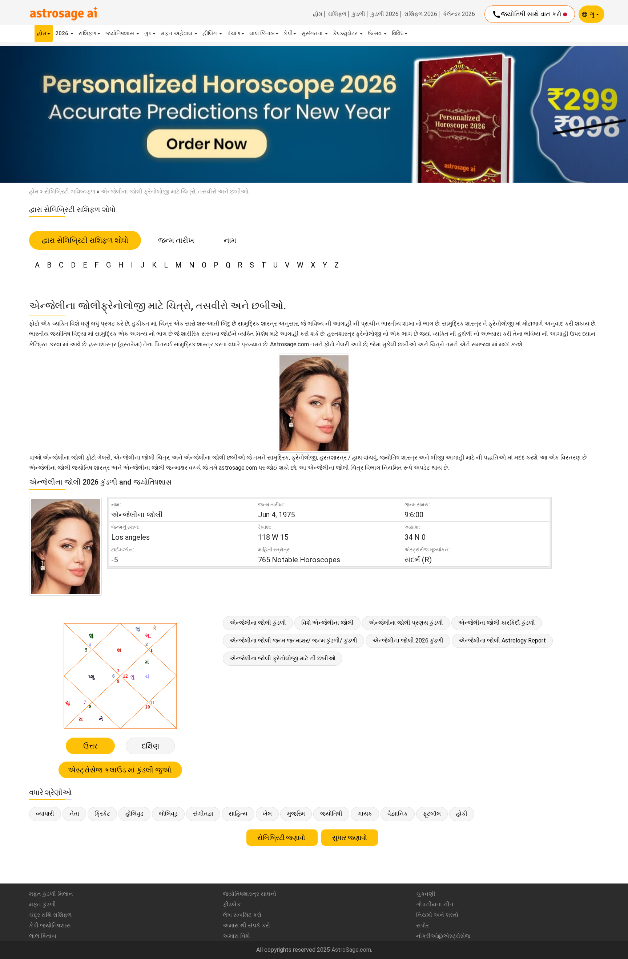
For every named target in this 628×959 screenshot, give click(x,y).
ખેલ (267, 813)
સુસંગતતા (312, 33)
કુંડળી (358, 14)
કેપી (288, 33)
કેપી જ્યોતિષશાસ (50, 925)
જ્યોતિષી (331, 813)
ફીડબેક (232, 904)
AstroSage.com (351, 949)
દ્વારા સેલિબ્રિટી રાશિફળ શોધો (85, 240)
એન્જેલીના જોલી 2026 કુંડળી (408, 640)
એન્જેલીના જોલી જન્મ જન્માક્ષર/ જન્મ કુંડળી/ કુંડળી (293, 640)
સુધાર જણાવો (349, 837)
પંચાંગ (234, 33)
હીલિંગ (210, 33)
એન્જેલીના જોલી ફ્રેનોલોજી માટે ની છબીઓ (282, 658)
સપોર (422, 925)
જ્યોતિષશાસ (120, 33)
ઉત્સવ (375, 33)
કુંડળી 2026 (385, 14)
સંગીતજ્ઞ (203, 813)
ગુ (593, 14)
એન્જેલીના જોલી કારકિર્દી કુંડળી (496, 622)
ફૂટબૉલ (432, 813)
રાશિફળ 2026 (420, 14)
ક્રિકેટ (102, 813)
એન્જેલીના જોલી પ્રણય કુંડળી (406, 622)
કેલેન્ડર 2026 (459, 14)
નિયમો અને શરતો (437, 914)
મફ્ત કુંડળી (42, 904)
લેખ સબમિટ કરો (242, 914)
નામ (230, 240)
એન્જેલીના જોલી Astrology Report (502, 640)
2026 (62, 33)
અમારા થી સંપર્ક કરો (246, 925)
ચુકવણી (425, 893)
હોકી (461, 813)
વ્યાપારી (45, 813)
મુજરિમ (296, 813)
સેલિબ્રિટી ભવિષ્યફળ (69, 191)
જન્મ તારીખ (176, 240)
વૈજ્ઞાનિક (397, 813)
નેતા (74, 813)
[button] (47, 114)
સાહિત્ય (238, 813)
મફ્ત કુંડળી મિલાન (51, 893)
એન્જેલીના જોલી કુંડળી (258, 622)
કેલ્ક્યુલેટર (346, 33)
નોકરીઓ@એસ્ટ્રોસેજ (443, 936)
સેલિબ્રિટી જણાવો (282, 837)
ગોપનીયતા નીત (435, 904)
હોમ (317, 14)
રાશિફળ (337, 14)
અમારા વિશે (236, 936)
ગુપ (148, 33)
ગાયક (365, 813)
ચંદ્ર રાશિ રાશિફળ (50, 914)
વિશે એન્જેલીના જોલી (327, 622)
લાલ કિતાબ (262, 33)
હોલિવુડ (134, 813)
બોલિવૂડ (168, 813)
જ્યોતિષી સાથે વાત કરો (527, 14)
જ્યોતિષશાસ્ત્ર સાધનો (249, 893)
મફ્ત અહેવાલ (177, 33)
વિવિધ (398, 33)
